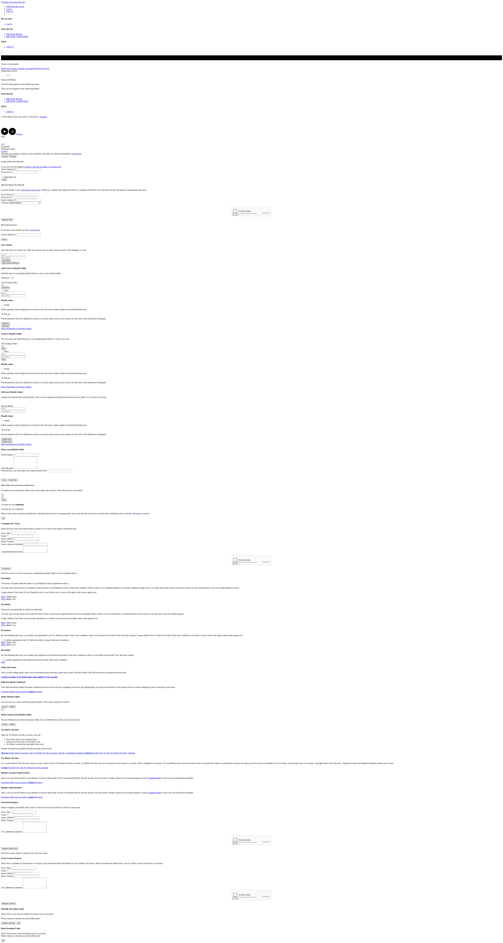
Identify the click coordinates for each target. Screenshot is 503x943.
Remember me (10, 177)
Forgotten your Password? (50, 167)
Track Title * (6, 533)
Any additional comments (11, 832)
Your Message (7, 468)
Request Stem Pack (9, 849)
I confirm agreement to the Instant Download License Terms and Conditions (35, 660)
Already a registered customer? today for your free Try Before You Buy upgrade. (96, 753)
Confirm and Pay (8, 923)
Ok (3, 518)
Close (4, 480)
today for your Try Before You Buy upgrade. (24, 768)
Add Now (5, 288)
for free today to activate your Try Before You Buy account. (29, 753)
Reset (4, 240)
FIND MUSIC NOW (15, 6)
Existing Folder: (11, 282)
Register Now (7, 220)
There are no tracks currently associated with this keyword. (25, 68)
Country (4, 203)
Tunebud (43, 117)
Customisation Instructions (12, 552)
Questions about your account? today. (22, 692)
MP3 (3, 597)
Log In (9, 24)
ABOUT (10, 47)
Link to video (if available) (12, 544)
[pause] (12, 134)
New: (6, 290)
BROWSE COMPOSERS (17, 36)
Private (7, 314)
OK (18, 923)
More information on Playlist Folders (16, 328)
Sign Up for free (32, 167)
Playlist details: (7, 406)
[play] (4, 134)
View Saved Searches (10, 263)
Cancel (4, 707)
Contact (4, 151)
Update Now (6, 439)
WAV (3, 599)
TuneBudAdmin (154, 778)
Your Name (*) (7, 194)
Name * (4, 536)
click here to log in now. (31, 190)
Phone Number (7, 541)
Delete (12, 707)
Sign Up (9, 11)
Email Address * (8, 455)
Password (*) (6, 172)
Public (7, 305)
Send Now (13, 480)
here (138, 513)
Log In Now (35, 230)
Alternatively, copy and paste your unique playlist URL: (24, 470)
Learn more (76, 154)
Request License (8, 904)
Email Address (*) (8, 169)
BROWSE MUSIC (14, 34)
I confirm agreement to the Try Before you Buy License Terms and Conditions (36, 640)
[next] (19, 134)
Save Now (6, 260)
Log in (9, 9)
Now (3, 349)
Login (4, 180)
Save (4, 500)
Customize (6, 569)
